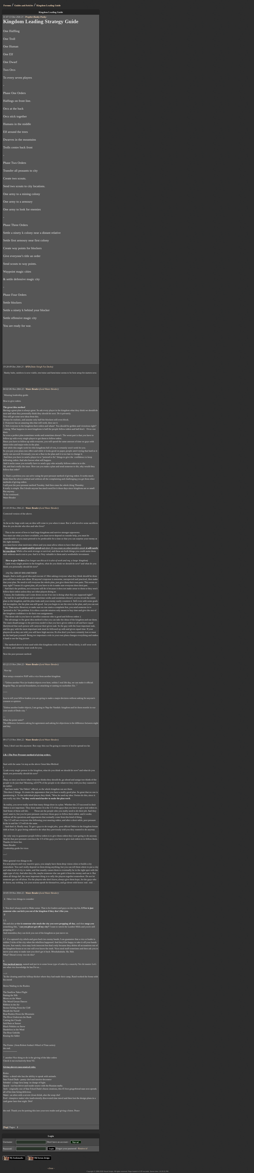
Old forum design (42, 1158)
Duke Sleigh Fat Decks (41, 366)
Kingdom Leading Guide (48, 5)
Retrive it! (83, 1148)
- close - (50, 1168)
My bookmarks (16, 1158)
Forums (7, 5)
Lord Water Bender (49, 389)
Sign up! (75, 1142)
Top (6, 1127)
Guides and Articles (23, 5)
